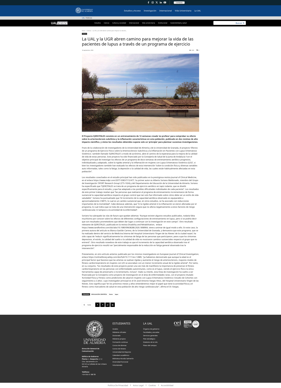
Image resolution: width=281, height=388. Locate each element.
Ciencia (89, 31)
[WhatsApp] (107, 305)
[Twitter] (157, 3)
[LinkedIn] (161, 3)
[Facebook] (148, 3)
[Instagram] (152, 3)
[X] (102, 305)
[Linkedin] (112, 305)
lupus (116, 294)
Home (111, 294)
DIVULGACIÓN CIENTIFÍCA (99, 294)
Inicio (83, 31)
